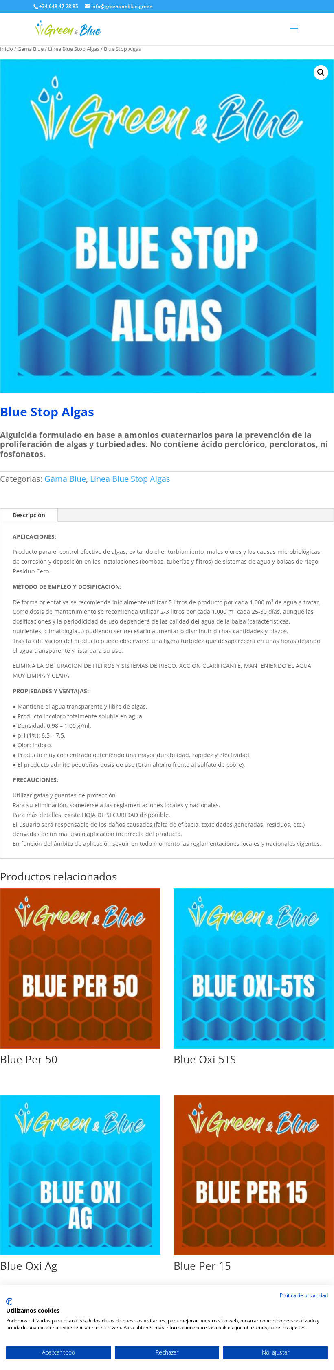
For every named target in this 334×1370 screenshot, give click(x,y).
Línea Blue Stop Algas (73, 49)
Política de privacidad (304, 1295)
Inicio (6, 49)
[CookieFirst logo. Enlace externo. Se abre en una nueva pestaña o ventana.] (9, 1301)
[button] (321, 72)
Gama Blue (31, 49)
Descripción (29, 515)
